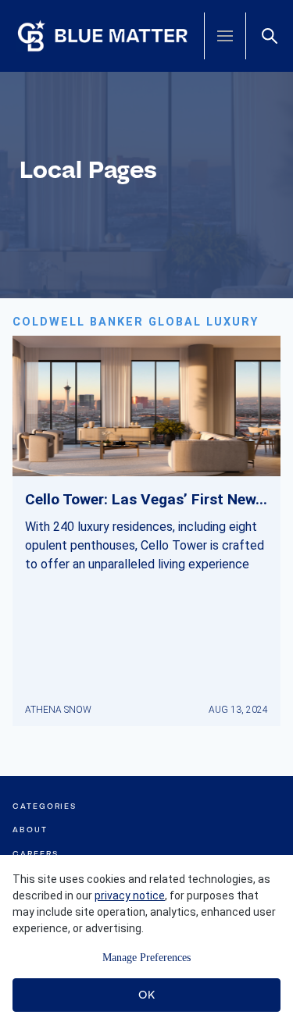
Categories (45, 806)
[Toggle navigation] (225, 36)
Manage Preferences (146, 957)
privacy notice (130, 895)
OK (146, 995)
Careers (35, 854)
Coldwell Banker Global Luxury (136, 322)
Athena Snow (58, 709)
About (30, 829)
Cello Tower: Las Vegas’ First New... (146, 499)
